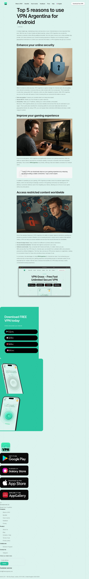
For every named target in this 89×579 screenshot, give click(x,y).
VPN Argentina (34, 162)
